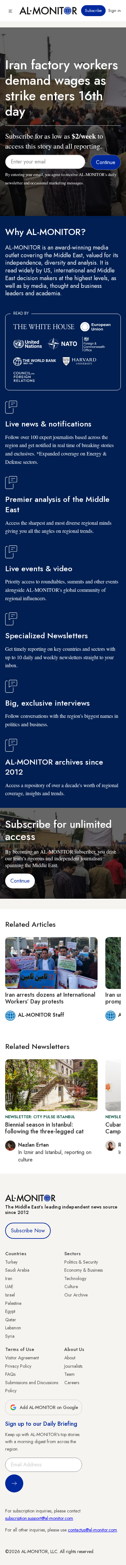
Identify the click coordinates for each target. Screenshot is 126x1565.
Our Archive (76, 1295)
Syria (10, 1336)
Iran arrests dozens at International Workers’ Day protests (50, 998)
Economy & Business (83, 1270)
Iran (8, 1278)
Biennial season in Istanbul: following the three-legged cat (44, 1128)
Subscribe (93, 11)
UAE (9, 1286)
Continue (20, 881)
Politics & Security (81, 1262)
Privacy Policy (18, 1366)
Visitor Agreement (22, 1358)
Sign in (114, 11)
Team (69, 1374)
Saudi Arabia (17, 1270)
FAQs (10, 1374)
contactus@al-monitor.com (92, 1530)
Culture (71, 1286)
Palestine (13, 1303)
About (69, 1358)
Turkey (11, 1262)
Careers (71, 1382)
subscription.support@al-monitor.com (39, 1518)
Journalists (73, 1366)
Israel (10, 1295)
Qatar (10, 1319)
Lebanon (13, 1328)
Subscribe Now (28, 1230)
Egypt (10, 1311)
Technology (75, 1278)
